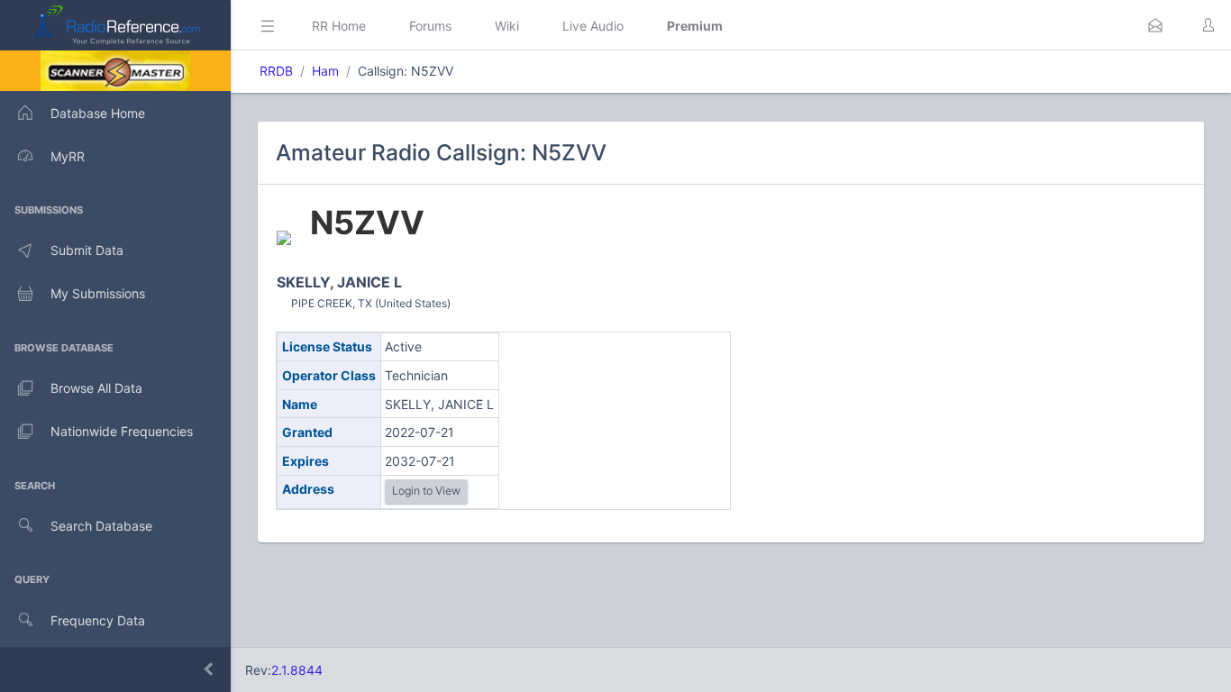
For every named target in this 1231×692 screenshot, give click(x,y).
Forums (430, 25)
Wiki (507, 25)
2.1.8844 (297, 670)
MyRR (67, 156)
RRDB (276, 70)
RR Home (339, 25)
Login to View (426, 490)
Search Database (101, 525)
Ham (325, 70)
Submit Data (86, 250)
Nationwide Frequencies (121, 431)
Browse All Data (96, 388)
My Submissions (97, 293)
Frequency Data (97, 620)
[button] (1155, 25)
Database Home (97, 113)
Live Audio (593, 25)
